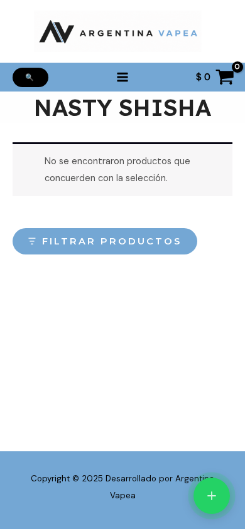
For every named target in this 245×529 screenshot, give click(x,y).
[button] (30, 77)
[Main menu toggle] (122, 77)
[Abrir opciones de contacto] (211, 496)
